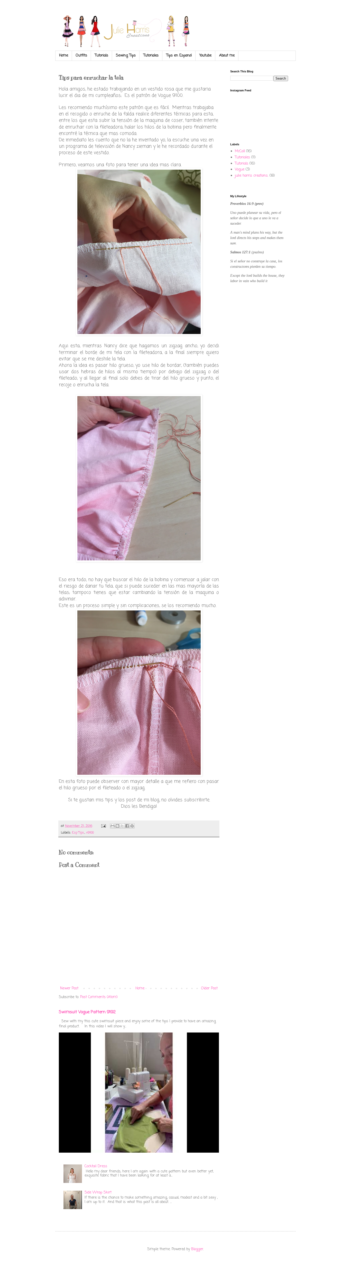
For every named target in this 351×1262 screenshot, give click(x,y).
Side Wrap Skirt (98, 1192)
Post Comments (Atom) (99, 997)
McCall (240, 151)
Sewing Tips (126, 55)
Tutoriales (151, 55)
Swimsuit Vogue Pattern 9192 (87, 1012)
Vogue (239, 169)
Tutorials (101, 55)
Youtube (205, 55)
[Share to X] (122, 825)
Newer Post (69, 988)
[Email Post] (103, 826)
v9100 (90, 832)
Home (63, 55)
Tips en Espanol (179, 55)
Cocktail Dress (96, 1166)
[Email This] (112, 825)
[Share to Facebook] (127, 825)
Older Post (209, 988)
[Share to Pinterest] (132, 825)
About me (227, 55)
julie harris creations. (251, 175)
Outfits (81, 55)
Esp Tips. (78, 832)
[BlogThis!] (117, 825)
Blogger (197, 1249)
